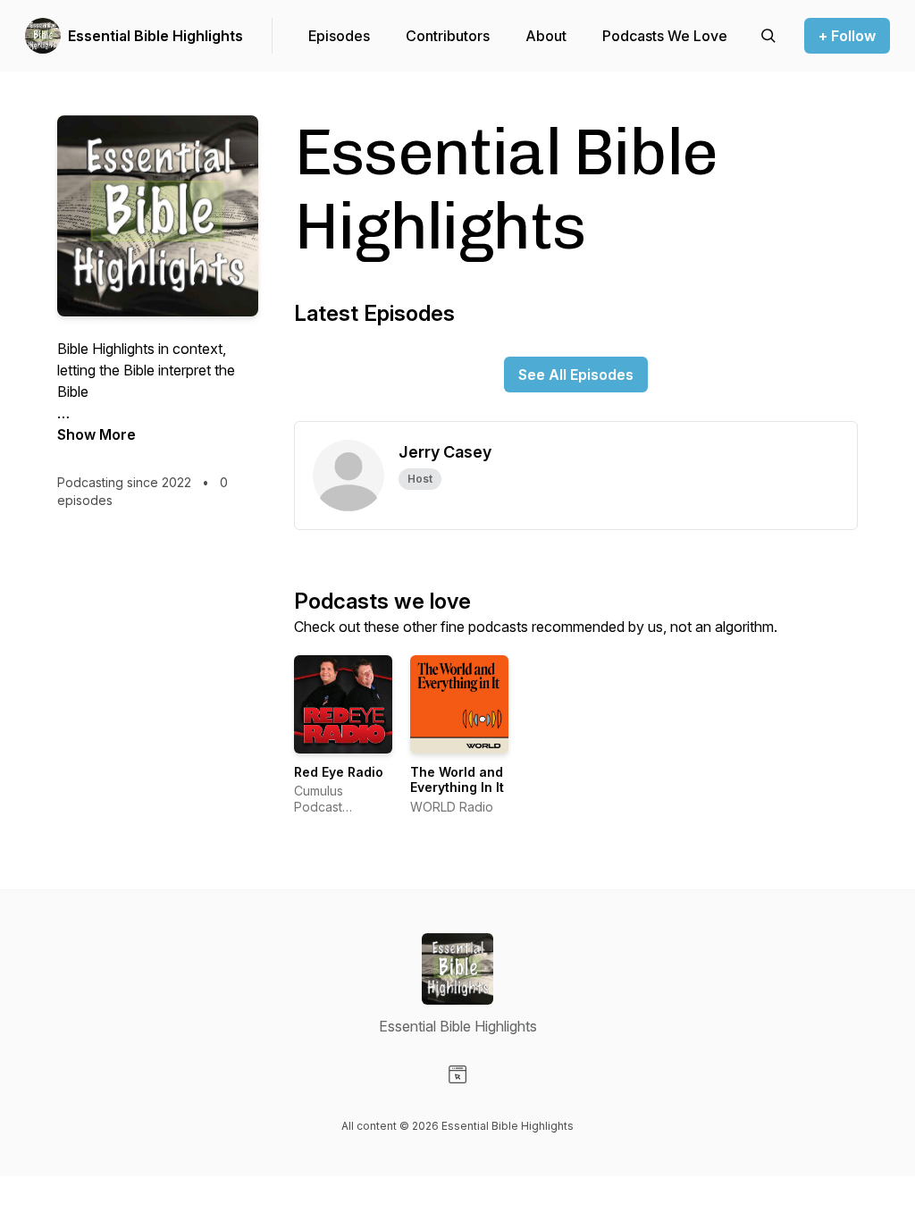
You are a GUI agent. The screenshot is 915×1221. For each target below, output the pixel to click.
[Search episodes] (768, 35)
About (546, 36)
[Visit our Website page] (457, 1074)
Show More (96, 434)
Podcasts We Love (664, 36)
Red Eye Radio (338, 771)
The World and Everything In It (457, 780)
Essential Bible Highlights (155, 36)
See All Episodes (576, 374)
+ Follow (847, 36)
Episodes (339, 36)
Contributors (448, 36)
